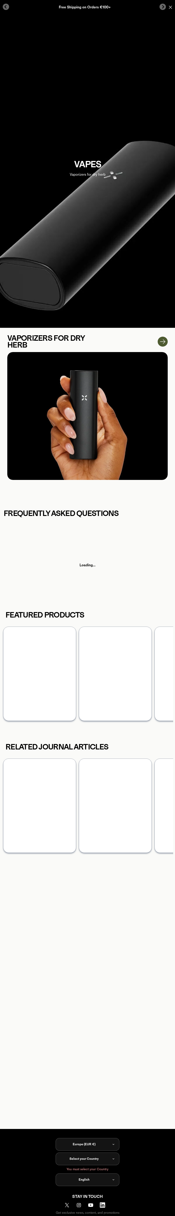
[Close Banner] (170, 7)
